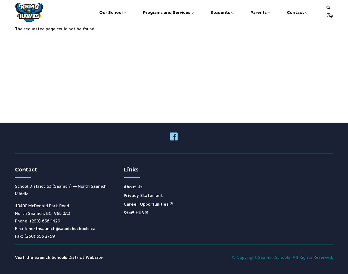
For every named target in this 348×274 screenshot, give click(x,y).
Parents (259, 12)
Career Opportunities (146, 204)
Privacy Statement (143, 195)
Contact (296, 12)
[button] (328, 7)
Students (220, 12)
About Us (133, 187)
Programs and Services (167, 12)
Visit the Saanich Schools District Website (59, 257)
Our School (111, 12)
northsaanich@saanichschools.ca (62, 228)
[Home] (29, 12)
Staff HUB (134, 213)
